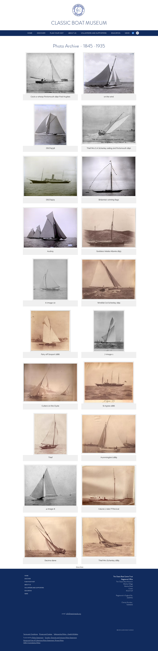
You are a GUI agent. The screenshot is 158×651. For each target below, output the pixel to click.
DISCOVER (28, 578)
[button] (50, 76)
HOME (26, 575)
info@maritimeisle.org (73, 613)
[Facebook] (133, 33)
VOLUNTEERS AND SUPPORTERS (34, 587)
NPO (120, 634)
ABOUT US (28, 584)
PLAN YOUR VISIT (30, 581)
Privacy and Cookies (45, 634)
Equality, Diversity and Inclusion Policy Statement (61, 637)
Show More (79, 567)
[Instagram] (137, 33)
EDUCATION (28, 590)
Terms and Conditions (30, 634)
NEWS (26, 593)
